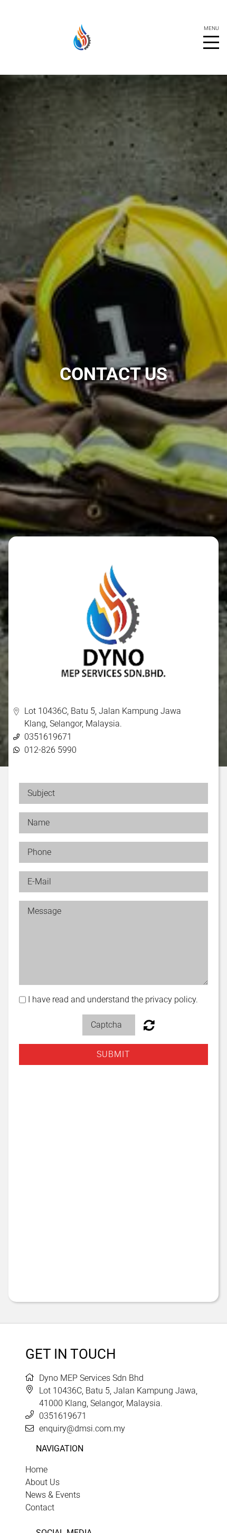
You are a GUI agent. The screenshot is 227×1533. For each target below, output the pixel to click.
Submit (113, 1054)
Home (36, 1470)
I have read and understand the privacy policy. (113, 999)
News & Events (52, 1495)
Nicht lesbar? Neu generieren (149, 1025)
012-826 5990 (50, 750)
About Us (42, 1482)
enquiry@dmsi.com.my (82, 1429)
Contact (39, 1507)
